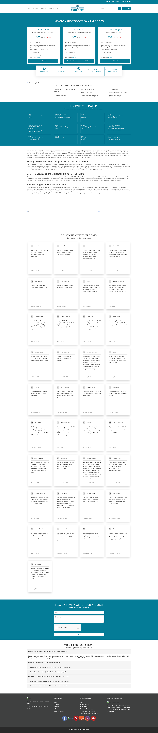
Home (29, 8)
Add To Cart (86, 60)
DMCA (55, 709)
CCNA (82, 702)
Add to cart (43, 60)
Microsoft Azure (84, 704)
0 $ (129, 8)
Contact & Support (53, 8)
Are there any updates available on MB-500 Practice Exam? (49, 676)
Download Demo (71, 60)
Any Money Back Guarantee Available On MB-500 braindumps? (51, 667)
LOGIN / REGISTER (126, 1)
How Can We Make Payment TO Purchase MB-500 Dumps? (49, 681)
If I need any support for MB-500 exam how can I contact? (48, 686)
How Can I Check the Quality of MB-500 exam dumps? (48, 672)
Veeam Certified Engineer (87, 711)
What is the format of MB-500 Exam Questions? (45, 663)
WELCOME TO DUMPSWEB (112, 1)
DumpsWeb (74, 729)
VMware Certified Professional (89, 713)
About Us (43, 8)
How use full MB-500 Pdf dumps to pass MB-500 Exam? (48, 651)
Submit (79, 634)
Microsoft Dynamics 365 (87, 709)
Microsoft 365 (84, 707)
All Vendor (36, 8)
